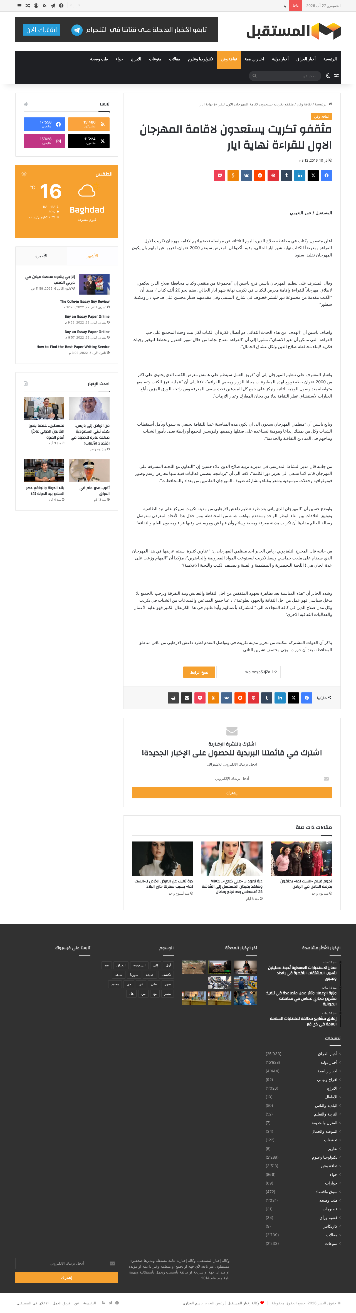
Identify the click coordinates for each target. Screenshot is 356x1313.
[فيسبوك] (326, 175)
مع (155, 993)
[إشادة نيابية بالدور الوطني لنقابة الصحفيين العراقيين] (220, 982)
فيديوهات (330, 1209)
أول (168, 965)
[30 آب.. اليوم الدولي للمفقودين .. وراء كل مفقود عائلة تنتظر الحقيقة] (245, 967)
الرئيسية (330, 59)
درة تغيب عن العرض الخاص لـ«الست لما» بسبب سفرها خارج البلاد (164, 884)
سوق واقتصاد (326, 1191)
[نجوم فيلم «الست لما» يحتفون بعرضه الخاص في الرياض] (301, 858)
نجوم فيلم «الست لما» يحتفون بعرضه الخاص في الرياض (306, 884)
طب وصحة (99, 59)
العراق (121, 965)
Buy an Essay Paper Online (87, 316)
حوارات (331, 1183)
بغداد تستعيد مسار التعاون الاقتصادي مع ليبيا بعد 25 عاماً (243, 5)
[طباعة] (173, 698)
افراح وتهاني (327, 1079)
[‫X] (313, 175)
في (129, 984)
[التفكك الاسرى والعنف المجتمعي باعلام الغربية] (194, 998)
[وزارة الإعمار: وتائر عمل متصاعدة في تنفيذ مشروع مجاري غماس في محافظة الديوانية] (194, 967)
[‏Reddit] (259, 175)
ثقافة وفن (229, 59)
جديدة (150, 975)
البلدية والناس (326, 1105)
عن (141, 984)
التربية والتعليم (325, 1114)
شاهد (118, 975)
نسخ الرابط (199, 672)
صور (168, 984)
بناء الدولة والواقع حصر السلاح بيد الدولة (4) (45, 491)
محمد (115, 984)
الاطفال (331, 1097)
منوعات (155, 59)
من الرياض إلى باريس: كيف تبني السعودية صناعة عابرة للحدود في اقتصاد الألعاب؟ (90, 434)
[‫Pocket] (219, 175)
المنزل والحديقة (324, 1123)
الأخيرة (41, 255)
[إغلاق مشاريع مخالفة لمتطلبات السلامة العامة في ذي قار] (245, 982)
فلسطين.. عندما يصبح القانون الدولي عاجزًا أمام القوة (46, 431)
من (143, 993)
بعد (107, 965)
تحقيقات (330, 1140)
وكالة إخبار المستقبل (243, 1303)
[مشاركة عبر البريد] (186, 698)
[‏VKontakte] (246, 175)
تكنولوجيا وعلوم (200, 59)
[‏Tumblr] (286, 175)
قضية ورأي (328, 1217)
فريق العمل (61, 1303)
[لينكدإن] (299, 175)
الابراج (136, 59)
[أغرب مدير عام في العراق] (89, 470)
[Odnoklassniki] (233, 175)
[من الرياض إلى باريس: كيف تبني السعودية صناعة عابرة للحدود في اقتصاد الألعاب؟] (89, 408)
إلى (155, 965)
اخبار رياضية (254, 59)
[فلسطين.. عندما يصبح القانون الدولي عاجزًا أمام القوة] (44, 408)
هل (131, 993)
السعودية (139, 965)
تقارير (332, 1148)
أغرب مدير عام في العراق (95, 491)
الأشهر (92, 255)
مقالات (174, 59)
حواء (119, 59)
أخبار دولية (280, 59)
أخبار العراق (306, 59)
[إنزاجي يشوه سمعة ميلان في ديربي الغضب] (94, 284)
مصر (167, 993)
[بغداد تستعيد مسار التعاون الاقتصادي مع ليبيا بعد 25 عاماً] (194, 982)
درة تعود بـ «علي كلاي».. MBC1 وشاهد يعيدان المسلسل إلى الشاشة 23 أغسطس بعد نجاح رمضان (232, 886)
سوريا (134, 975)
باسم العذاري (192, 1303)
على (154, 984)
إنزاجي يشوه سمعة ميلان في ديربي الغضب (50, 280)
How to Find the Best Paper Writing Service (73, 347)
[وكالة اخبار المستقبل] (289, 31)
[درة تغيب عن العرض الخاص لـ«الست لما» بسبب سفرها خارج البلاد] (162, 858)
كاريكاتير (330, 1226)
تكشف (166, 975)
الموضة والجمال (324, 1131)
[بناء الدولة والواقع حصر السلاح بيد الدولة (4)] (44, 470)
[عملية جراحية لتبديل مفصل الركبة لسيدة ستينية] (245, 998)
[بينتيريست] (273, 175)
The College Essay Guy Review (85, 301)
